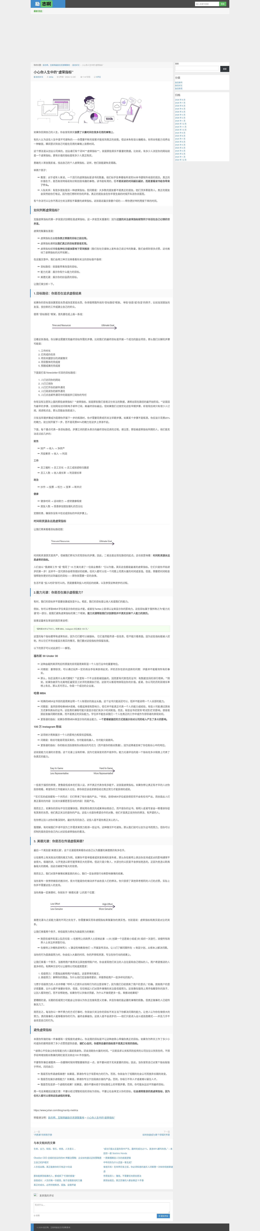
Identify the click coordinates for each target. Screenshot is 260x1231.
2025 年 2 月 (180, 153)
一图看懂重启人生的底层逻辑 (117, 1157)
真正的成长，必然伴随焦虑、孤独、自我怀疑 (55, 1184)
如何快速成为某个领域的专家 (156, 1134)
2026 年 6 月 (180, 105)
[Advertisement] (130, 37)
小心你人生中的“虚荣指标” (53, 72)
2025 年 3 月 (180, 150)
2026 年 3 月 (180, 114)
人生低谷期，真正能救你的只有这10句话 (53, 1166)
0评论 (98, 77)
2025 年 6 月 (180, 141)
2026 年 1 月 (180, 120)
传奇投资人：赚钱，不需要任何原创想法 (122, 1175)
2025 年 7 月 (180, 138)
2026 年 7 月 (180, 102)
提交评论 (164, 1216)
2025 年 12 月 (180, 123)
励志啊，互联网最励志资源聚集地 (48, 4)
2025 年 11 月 (180, 126)
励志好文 (76, 65)
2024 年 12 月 (180, 159)
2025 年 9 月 (180, 132)
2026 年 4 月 (180, 111)
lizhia (51, 77)
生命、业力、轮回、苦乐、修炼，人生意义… (55, 1148)
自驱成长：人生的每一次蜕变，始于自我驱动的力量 (58, 1180)
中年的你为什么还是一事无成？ (118, 1162)
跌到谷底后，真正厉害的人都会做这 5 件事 (123, 1180)
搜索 (177, 63)
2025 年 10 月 (180, 129)
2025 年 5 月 (180, 144)
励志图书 (178, 82)
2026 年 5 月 (180, 108)
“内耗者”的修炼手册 (43, 1134)
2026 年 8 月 (180, 99)
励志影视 (178, 88)
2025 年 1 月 (180, 156)
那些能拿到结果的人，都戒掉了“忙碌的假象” (54, 1175)
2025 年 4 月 (180, 147)
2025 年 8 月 (180, 135)
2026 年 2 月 (180, 117)
